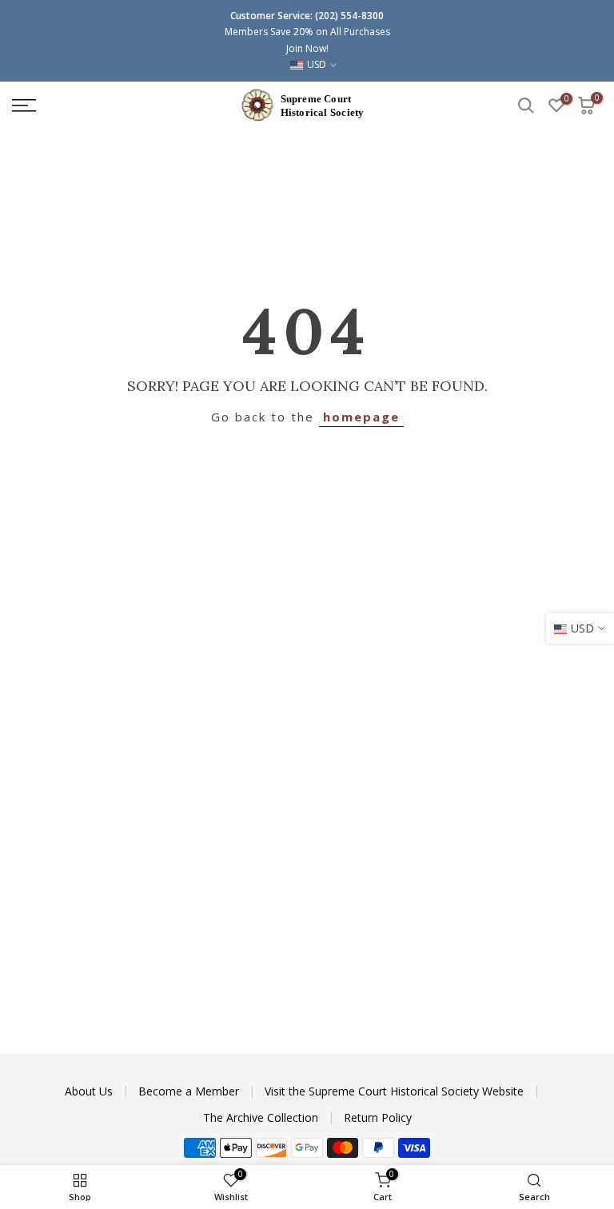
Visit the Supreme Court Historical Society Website (396, 1091)
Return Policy (378, 1117)
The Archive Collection (262, 1117)
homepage (361, 417)
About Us (90, 1091)
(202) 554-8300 (349, 15)
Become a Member (190, 1091)
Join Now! (307, 48)
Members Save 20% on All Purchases (307, 31)
